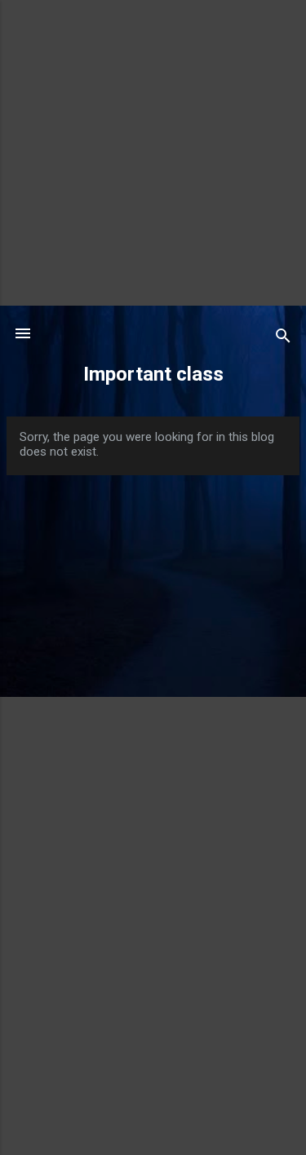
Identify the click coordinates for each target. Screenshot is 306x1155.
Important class (153, 374)
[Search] (283, 339)
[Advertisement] (153, 153)
